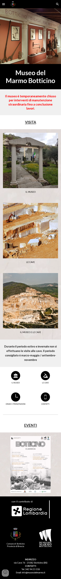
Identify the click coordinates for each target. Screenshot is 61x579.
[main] (30, 77)
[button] (3, 4)
